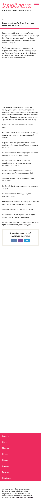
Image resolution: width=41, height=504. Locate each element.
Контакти (19, 497)
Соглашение (28, 497)
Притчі (4, 442)
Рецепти (5, 472)
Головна (5, 436)
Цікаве (5, 460)
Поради (5, 454)
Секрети (5, 466)
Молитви (5, 448)
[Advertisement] (20, 82)
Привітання (6, 478)
